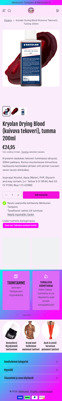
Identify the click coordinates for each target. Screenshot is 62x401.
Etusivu (8, 20)
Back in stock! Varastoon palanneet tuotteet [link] (50, 346)
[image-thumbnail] (6, 111)
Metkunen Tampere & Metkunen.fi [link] (31, 2)
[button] (9, 10)
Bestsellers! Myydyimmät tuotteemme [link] (12, 346)
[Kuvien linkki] (12, 337)
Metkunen (24, 391)
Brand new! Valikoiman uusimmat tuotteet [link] (31, 346)
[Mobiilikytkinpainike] (4, 11)
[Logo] (31, 10)
